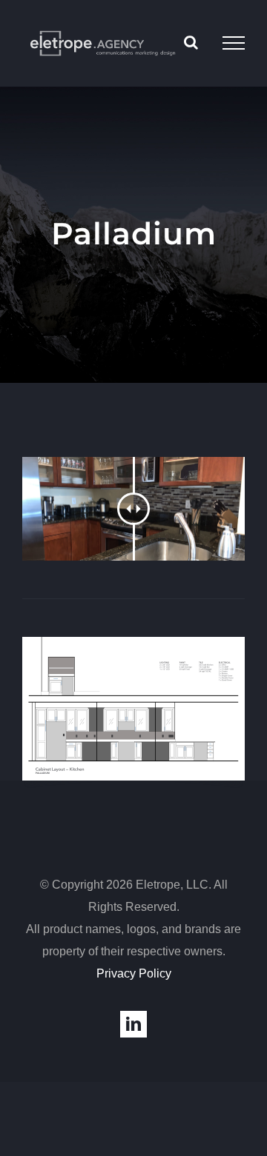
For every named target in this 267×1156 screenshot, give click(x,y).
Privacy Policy (133, 973)
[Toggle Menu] (233, 43)
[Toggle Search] (191, 42)
